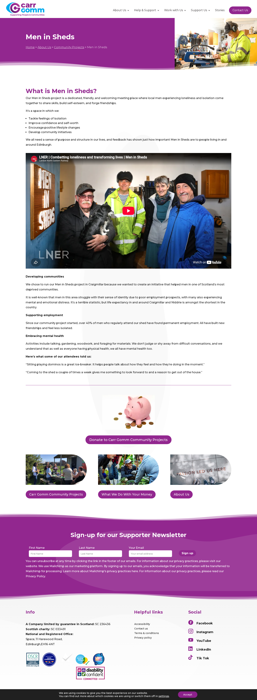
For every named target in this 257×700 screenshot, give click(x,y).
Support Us (199, 10)
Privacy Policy (35, 576)
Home (30, 47)
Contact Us (240, 10)
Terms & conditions (146, 633)
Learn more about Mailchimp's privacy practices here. (100, 571)
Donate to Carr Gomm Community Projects (128, 440)
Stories (219, 10)
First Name (37, 547)
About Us (119, 10)
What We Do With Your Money (127, 494)
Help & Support (145, 10)
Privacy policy (143, 637)
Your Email (136, 547)
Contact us (141, 628)
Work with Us (173, 10)
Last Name (87, 547)
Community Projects (69, 47)
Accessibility (142, 624)
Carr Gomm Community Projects (56, 494)
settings (164, 696)
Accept (187, 694)
